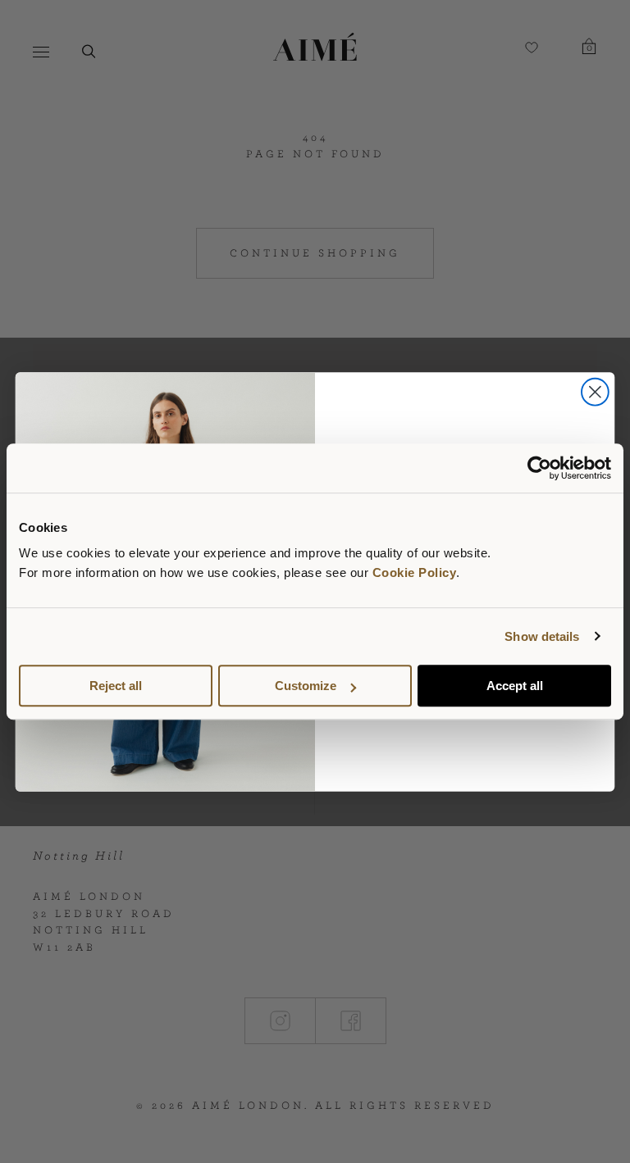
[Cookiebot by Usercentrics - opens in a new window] (539, 468)
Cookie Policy (414, 572)
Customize (305, 686)
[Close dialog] (595, 391)
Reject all (115, 686)
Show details (541, 636)
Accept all (514, 686)
